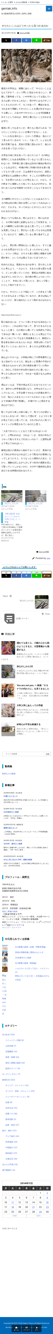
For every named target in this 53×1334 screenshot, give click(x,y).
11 (13, 1202)
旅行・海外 (9, 1130)
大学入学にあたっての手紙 (30, 705)
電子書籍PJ (8, 1170)
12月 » (38, 1216)
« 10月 (14, 1216)
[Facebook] (16, 40)
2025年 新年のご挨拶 (13, 844)
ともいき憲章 (8, 2)
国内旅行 (11, 1153)
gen (48, 558)
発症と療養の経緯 (9, 911)
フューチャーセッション (17, 1096)
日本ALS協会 (35, 2)
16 (47, 1202)
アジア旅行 (12, 1136)
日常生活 (11, 1108)
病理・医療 (12, 1057)
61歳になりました (11, 796)
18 (12, 1207)
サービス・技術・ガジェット (20, 1091)
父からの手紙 (25, 33)
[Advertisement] (22, 1270)
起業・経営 (12, 1125)
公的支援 (10, 1046)
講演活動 (10, 1119)
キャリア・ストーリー (11, 927)
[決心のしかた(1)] (11, 496)
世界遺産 (11, 1142)
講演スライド (12, 1068)
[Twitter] (6, 40)
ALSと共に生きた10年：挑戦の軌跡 (18, 859)
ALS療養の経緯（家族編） (26, 963)
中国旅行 (11, 1147)
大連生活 (11, 1159)
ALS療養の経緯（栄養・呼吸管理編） (31, 947)
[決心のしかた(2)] (35, 496)
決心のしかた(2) (35, 503)
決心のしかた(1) (11, 503)
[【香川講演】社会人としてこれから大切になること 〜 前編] (13, 527)
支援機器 (11, 1051)
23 (47, 1207)
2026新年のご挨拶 (11, 812)
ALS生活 (8, 1034)
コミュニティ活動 (14, 1040)
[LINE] (36, 40)
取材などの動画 (8, 773)
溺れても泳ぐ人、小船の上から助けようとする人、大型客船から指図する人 (33, 646)
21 (33, 1207)
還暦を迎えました (11, 828)
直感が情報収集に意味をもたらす (29, 952)
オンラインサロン (11, 1074)
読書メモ (11, 1113)
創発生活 (8, 1080)
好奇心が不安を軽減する (29, 724)
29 (40, 1211)
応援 (8, 1102)
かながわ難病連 (21, 2)
